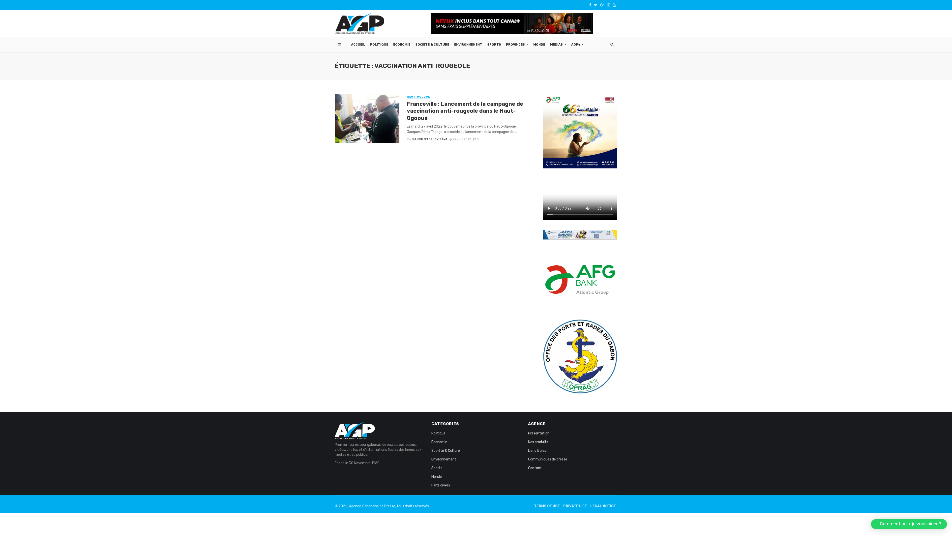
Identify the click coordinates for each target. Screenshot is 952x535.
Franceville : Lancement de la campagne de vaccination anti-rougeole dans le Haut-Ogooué (465, 111)
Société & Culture (432, 44)
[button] (909, 524)
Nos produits (538, 442)
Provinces (515, 44)
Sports (494, 44)
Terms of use (547, 506)
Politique (379, 44)
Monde (539, 44)
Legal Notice (603, 506)
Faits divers (440, 485)
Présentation (538, 433)
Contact (535, 468)
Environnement (468, 44)
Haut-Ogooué (418, 96)
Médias (556, 44)
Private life (575, 506)
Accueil (358, 44)
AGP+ (575, 44)
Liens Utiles (537, 451)
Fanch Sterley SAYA (429, 139)
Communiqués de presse (547, 459)
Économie (401, 44)
